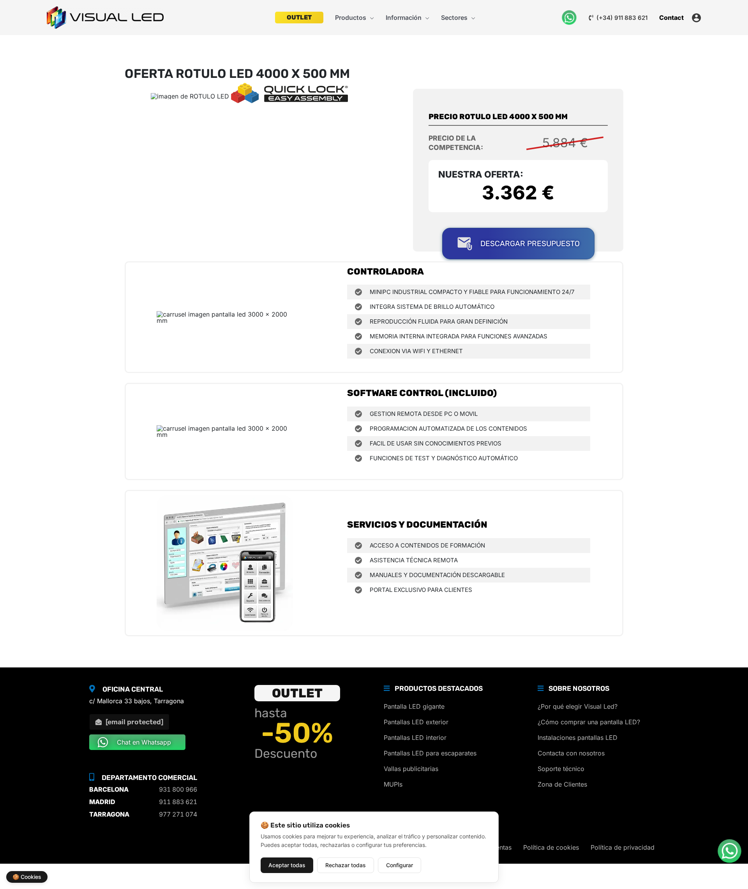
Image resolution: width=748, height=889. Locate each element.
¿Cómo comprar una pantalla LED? (589, 722)
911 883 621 (178, 802)
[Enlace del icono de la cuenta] (696, 18)
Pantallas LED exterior (416, 722)
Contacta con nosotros (571, 753)
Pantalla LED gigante (414, 706)
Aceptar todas (286, 865)
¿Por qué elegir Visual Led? (577, 706)
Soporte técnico (561, 769)
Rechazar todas (345, 865)
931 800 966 (178, 789)
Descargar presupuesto (530, 243)
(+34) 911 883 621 (621, 17)
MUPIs (393, 784)
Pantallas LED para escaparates (430, 753)
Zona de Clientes (562, 784)
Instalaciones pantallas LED (577, 737)
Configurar (399, 865)
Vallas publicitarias (411, 769)
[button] (370, 17)
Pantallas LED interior (415, 737)
